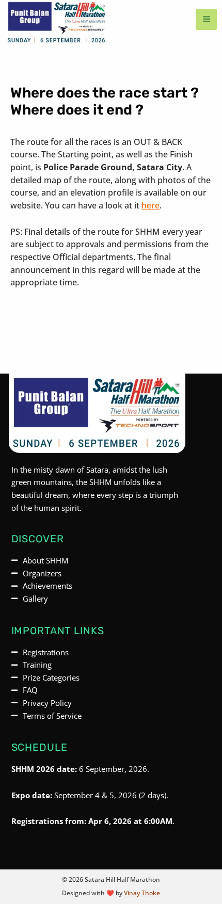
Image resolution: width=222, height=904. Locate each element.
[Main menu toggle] (206, 19)
